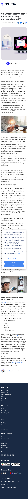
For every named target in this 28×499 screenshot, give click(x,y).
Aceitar (14, 262)
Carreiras (3, 441)
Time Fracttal (5, 439)
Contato (3, 445)
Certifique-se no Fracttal (8, 423)
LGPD (18, 481)
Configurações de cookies (14, 258)
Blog (2, 408)
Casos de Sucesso (6, 399)
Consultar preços (6, 394)
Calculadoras (5, 415)
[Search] (25, 10)
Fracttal (4, 303)
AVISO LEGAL (4, 484)
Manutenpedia (5, 413)
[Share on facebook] (21, 23)
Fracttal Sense (5, 392)
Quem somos (5, 437)
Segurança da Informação (8, 487)
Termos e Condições (7, 478)
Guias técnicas (5, 411)
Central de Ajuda (6, 425)
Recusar (14, 265)
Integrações (4, 397)
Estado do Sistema (6, 427)
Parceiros (4, 443)
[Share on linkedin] (18, 23)
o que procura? (6, 7)
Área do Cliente (5, 447)
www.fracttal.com (17, 362)
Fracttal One (4, 390)
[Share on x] (23, 23)
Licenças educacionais (7, 401)
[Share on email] (26, 23)
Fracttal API (4, 429)
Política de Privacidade (7, 481)
